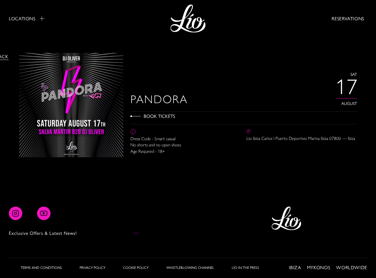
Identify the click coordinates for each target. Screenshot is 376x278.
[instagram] (15, 213)
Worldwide (351, 267)
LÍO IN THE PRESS (245, 267)
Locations (22, 18)
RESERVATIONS (348, 18)
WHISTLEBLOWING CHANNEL (190, 267)
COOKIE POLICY (136, 267)
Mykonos (318, 267)
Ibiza (295, 267)
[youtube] (44, 213)
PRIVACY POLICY (92, 267)
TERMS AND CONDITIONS (41, 267)
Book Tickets (159, 116)
